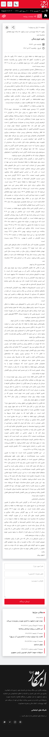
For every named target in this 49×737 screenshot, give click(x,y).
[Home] (45, 16)
